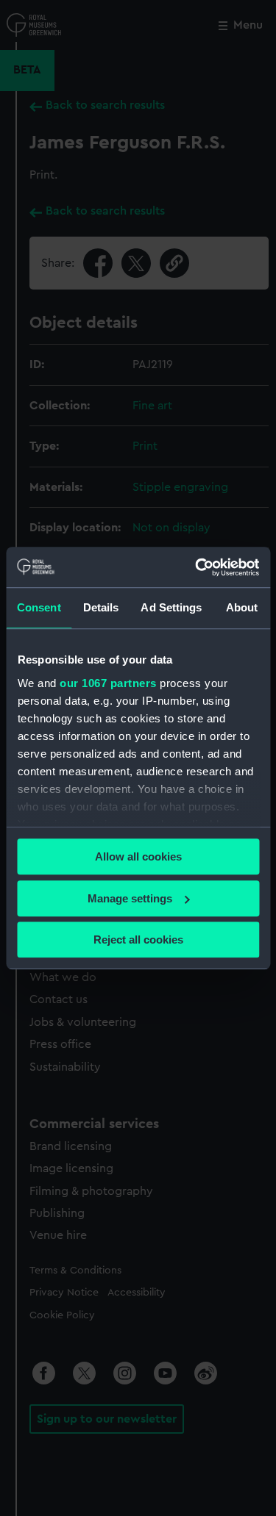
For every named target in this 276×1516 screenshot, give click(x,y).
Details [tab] (101, 607)
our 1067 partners (108, 683)
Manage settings (130, 898)
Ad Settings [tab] (171, 607)
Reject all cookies (138, 939)
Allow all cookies (138, 856)
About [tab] (242, 607)
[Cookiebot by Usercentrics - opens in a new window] (196, 567)
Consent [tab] (39, 607)
